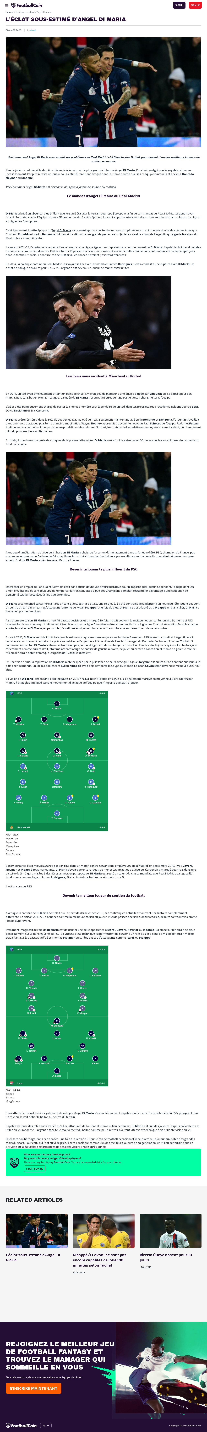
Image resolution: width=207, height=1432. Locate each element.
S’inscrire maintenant (33, 1388)
